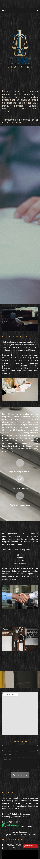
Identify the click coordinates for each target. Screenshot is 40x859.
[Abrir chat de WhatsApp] (35, 854)
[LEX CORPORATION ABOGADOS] (20, 4)
